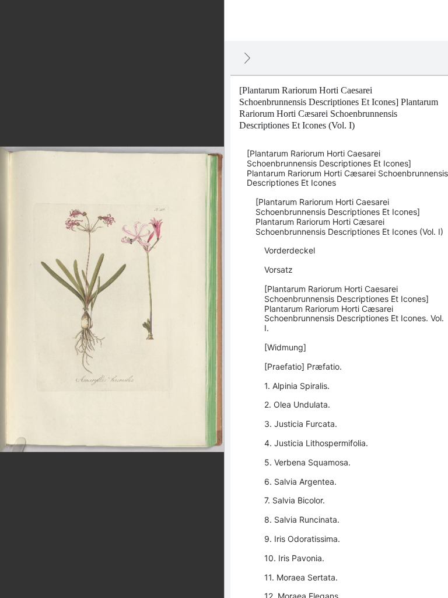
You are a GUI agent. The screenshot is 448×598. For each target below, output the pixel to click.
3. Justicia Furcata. (300, 424)
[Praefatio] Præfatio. (303, 366)
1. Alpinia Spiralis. (297, 386)
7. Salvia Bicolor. (294, 500)
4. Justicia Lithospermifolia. (316, 443)
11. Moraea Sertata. (301, 577)
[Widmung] (285, 347)
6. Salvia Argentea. (300, 481)
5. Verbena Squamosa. (307, 462)
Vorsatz (278, 269)
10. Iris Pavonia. (294, 558)
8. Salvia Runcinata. (302, 519)
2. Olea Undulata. (297, 404)
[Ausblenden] (247, 58)
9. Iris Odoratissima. (302, 539)
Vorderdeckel (289, 250)
